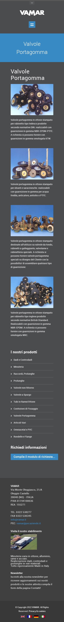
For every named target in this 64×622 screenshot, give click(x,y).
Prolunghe (19, 381)
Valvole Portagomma (24, 416)
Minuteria (19, 367)
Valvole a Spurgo (22, 395)
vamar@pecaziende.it (29, 523)
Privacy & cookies (37, 611)
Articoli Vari (20, 423)
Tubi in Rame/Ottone (24, 402)
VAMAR (35, 607)
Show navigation (32, 24)
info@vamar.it (18, 520)
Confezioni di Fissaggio (26, 409)
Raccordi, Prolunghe (24, 374)
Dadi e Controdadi (23, 360)
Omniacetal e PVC (23, 430)
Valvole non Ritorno (24, 388)
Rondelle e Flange (23, 437)
